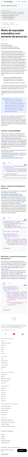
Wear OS (3, 376)
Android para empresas (6, 343)
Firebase (3, 438)
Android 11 (3, 400)
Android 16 (3, 390)
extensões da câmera (14, 117)
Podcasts (3, 353)
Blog (2, 351)
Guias (17, 24)
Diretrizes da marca (16, 447)
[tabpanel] (14, 172)
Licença (9, 447)
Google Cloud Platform (6, 440)
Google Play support (5, 424)
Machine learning (4, 360)
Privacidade (3, 367)
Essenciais (12, 23)
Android (2, 340)
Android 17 (3, 388)
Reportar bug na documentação (7, 422)
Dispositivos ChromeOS (6, 378)
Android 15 (3, 392)
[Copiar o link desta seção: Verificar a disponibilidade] (22, 131)
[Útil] (7, 27)
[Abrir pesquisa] (16, 1)
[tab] (4, 162)
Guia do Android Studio (6, 406)
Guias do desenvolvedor (6, 408)
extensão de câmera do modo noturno (17, 56)
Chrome (2, 436)
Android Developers (5, 23)
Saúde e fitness (4, 363)
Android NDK (3, 414)
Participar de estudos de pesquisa (8, 426)
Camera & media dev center (9, 5)
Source (2, 347)
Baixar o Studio (4, 412)
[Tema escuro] (24, 165)
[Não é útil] (9, 27)
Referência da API (4, 410)
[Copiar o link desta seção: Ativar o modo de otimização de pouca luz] (9, 188)
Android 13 (3, 396)
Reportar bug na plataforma (7, 420)
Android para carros (5, 380)
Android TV (3, 382)
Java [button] (9, 162)
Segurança (3, 345)
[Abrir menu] (2, 1)
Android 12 (3, 398)
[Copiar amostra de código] (26, 165)
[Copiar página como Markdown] (7, 40)
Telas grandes (4, 374)
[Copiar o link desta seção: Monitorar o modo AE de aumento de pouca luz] (11, 259)
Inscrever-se (22, 450)
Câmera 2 (3, 56)
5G (1, 369)
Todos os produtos (5, 442)
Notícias (2, 349)
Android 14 (3, 394)
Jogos (2, 358)
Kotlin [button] (4, 162)
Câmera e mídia (4, 365)
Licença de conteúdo (15, 326)
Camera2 (3, 117)
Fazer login (23, 1)
